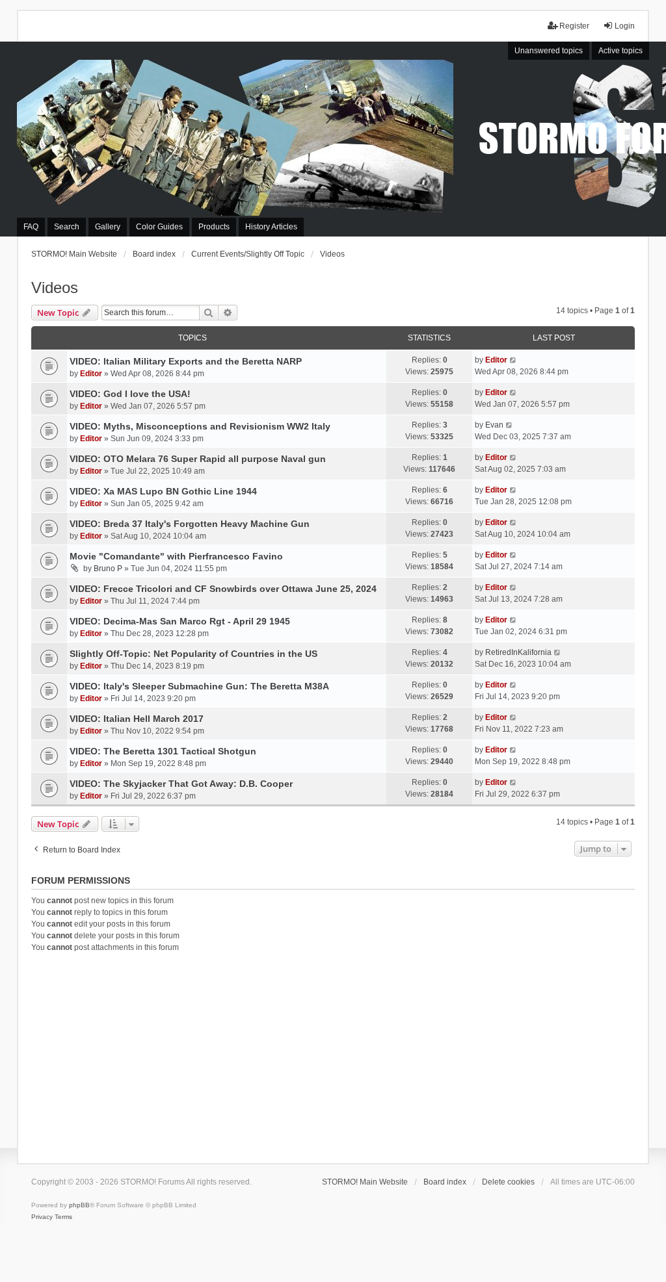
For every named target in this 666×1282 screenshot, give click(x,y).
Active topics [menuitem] (620, 50)
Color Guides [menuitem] (159, 226)
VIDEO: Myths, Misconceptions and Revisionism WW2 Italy (200, 426)
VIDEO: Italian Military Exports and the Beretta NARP (186, 361)
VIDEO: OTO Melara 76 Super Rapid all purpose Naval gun (198, 459)
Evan (494, 424)
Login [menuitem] (625, 26)
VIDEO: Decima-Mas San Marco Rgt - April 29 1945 (180, 621)
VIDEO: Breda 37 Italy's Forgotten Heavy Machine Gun (190, 524)
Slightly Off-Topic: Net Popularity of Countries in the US (193, 653)
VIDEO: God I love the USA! (130, 394)
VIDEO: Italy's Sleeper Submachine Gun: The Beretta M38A (199, 686)
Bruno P (108, 568)
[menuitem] (42, 1217)
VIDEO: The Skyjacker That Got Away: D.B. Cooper (181, 783)
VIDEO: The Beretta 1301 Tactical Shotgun (163, 751)
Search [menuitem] (66, 226)
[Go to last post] (513, 360)
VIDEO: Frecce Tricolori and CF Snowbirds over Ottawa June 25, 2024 (223, 588)
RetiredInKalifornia (518, 652)
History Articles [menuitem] (271, 226)
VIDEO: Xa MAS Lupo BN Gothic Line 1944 (163, 491)
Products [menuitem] (214, 226)
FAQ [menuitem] (30, 226)
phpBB (79, 1205)
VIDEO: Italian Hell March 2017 (137, 718)
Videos (54, 287)
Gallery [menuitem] (107, 226)
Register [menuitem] (574, 26)
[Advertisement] (333, 1056)
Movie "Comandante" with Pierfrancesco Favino (176, 556)
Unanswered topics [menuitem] (548, 50)
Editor (91, 373)
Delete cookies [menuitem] (508, 1181)
